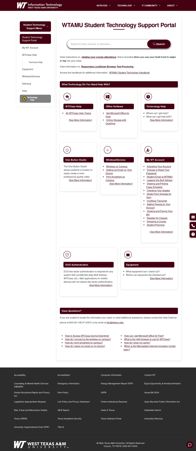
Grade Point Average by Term (158, 195)
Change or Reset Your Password (157, 171)
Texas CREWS (20, 418)
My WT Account (30, 47)
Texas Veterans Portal (111, 418)
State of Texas (108, 410)
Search (160, 44)
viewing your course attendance (98, 57)
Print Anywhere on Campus (115, 178)
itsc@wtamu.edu (115, 322)
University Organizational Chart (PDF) (31, 427)
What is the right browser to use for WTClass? (147, 339)
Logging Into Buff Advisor (159, 180)
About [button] (171, 5)
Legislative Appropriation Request (30, 401)
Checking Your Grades (158, 190)
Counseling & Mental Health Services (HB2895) (31, 385)
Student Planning (155, 225)
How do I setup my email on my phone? (85, 346)
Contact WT (150, 375)
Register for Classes (157, 218)
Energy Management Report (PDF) (117, 383)
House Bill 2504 (151, 392)
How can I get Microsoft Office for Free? (144, 335)
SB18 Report (63, 410)
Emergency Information (68, 383)
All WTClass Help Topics (78, 113)
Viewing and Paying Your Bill (159, 212)
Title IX (61, 427)
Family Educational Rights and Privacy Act (32, 394)
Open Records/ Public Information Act (162, 401)
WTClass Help (29, 54)
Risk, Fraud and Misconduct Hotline (30, 410)
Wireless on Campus (116, 166)
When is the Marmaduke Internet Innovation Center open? (150, 347)
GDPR (103, 392)
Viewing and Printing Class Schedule (157, 185)
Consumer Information (111, 375)
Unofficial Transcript (157, 200)
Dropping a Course (156, 221)
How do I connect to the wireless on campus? (88, 339)
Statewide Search (152, 410)
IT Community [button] (150, 5)
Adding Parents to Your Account (158, 206)
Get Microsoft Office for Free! (117, 114)
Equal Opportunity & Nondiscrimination (162, 383)
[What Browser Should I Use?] (92, 113)
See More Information (80, 120)
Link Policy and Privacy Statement (74, 401)
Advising (26, 83)
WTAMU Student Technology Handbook (129, 72)
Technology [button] (125, 5)
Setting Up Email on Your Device (119, 171)
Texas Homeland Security (69, 418)
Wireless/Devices (31, 76)
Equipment (27, 69)
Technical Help (35, 62)
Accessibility (20, 375)
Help (24, 90)
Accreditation (64, 375)
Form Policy (63, 392)
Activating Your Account (159, 166)
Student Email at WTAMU (160, 176)
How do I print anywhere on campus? (84, 342)
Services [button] (102, 5)
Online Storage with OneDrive (116, 121)
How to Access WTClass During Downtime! (87, 335)
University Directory (153, 418)
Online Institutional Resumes (114, 401)
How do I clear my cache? (137, 342)
